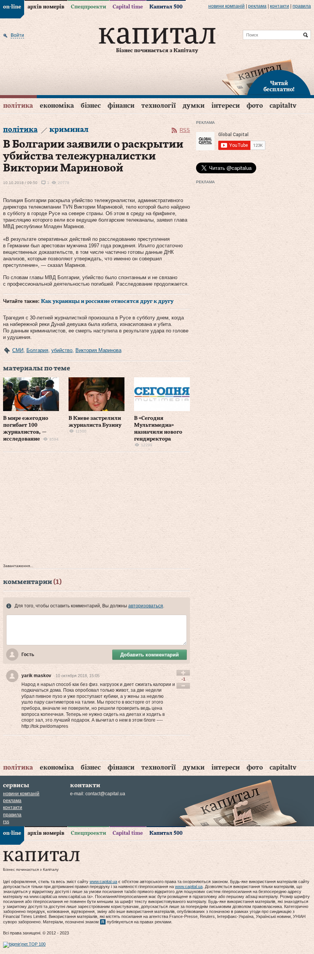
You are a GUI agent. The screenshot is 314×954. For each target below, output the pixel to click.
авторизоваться (145, 606)
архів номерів (46, 7)
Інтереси (225, 105)
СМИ (17, 350)
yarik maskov (36, 675)
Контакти (279, 6)
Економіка (57, 105)
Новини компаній (226, 6)
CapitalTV (283, 105)
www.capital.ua (103, 881)
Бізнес (91, 105)
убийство (61, 350)
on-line (12, 7)
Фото (255, 105)
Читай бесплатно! (278, 87)
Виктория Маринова (98, 350)
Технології (158, 105)
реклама (257, 6)
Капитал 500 (166, 7)
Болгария (37, 350)
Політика (18, 105)
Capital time (128, 7)
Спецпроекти (88, 7)
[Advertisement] (96, 509)
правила (302, 6)
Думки (193, 105)
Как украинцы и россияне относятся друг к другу (107, 301)
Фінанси (121, 105)
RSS (185, 130)
